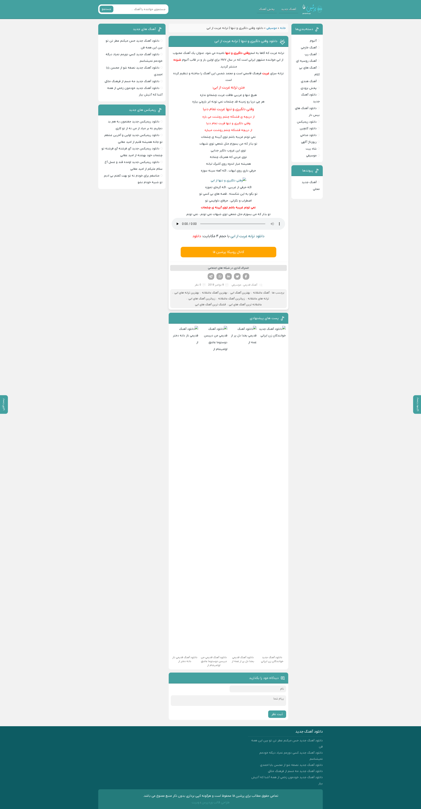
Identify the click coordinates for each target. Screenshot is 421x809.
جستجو (106, 9)
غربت (265, 73)
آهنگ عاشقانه (261, 293)
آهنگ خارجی (309, 48)
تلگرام (211, 276)
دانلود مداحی (308, 135)
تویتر (237, 276)
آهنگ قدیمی (250, 285)
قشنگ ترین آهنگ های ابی (210, 304)
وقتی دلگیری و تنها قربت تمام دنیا (228, 123)
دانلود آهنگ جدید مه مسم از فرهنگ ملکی (132, 81)
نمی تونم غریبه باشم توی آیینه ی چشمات (228, 207)
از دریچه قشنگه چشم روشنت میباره (228, 130)
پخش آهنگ (267, 9)
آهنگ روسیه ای (306, 61)
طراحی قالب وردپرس (216, 802)
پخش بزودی (309, 88)
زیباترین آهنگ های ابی (201, 298)
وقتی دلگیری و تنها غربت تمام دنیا (228, 109)
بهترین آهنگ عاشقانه (214, 293)
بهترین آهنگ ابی (240, 293)
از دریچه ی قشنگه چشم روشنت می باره (228, 117)
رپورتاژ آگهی (309, 142)
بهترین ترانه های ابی (186, 293)
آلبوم (313, 41)
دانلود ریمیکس (307, 122)
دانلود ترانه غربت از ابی (247, 236)
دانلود (196, 236)
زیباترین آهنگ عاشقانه (231, 298)
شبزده (177, 60)
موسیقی (271, 28)
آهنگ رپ (311, 54)
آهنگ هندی (309, 81)
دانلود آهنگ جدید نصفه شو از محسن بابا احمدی (291, 765)
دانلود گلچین (308, 128)
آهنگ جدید (288, 9)
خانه (283, 28)
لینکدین (228, 276)
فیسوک (246, 276)
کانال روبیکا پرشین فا (228, 252)
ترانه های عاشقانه (258, 298)
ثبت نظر (277, 714)
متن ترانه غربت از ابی (229, 87)
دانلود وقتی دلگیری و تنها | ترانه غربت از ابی (245, 41)
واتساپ (219, 276)
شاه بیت (311, 149)
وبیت (195, 802)
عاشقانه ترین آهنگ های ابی (245, 304)
